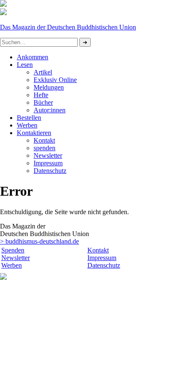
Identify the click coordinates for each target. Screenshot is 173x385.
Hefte (41, 94)
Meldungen (49, 87)
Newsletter (48, 155)
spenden (44, 147)
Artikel (43, 72)
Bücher (43, 102)
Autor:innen (50, 110)
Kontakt (44, 140)
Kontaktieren (34, 132)
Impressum (48, 163)
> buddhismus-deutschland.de (39, 241)
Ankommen (32, 57)
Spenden (12, 250)
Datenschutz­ (50, 170)
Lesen (25, 64)
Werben (27, 125)
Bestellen (29, 117)
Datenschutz (103, 265)
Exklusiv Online (55, 79)
